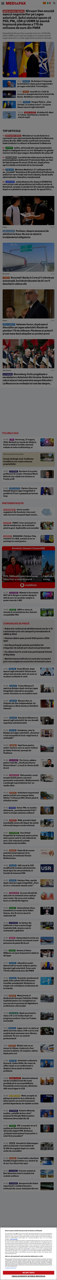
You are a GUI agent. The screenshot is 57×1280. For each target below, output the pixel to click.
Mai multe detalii (13, 1239)
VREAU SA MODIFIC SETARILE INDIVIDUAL (28, 1276)
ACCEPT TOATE (28, 1273)
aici (28, 1247)
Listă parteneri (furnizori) (10, 1268)
